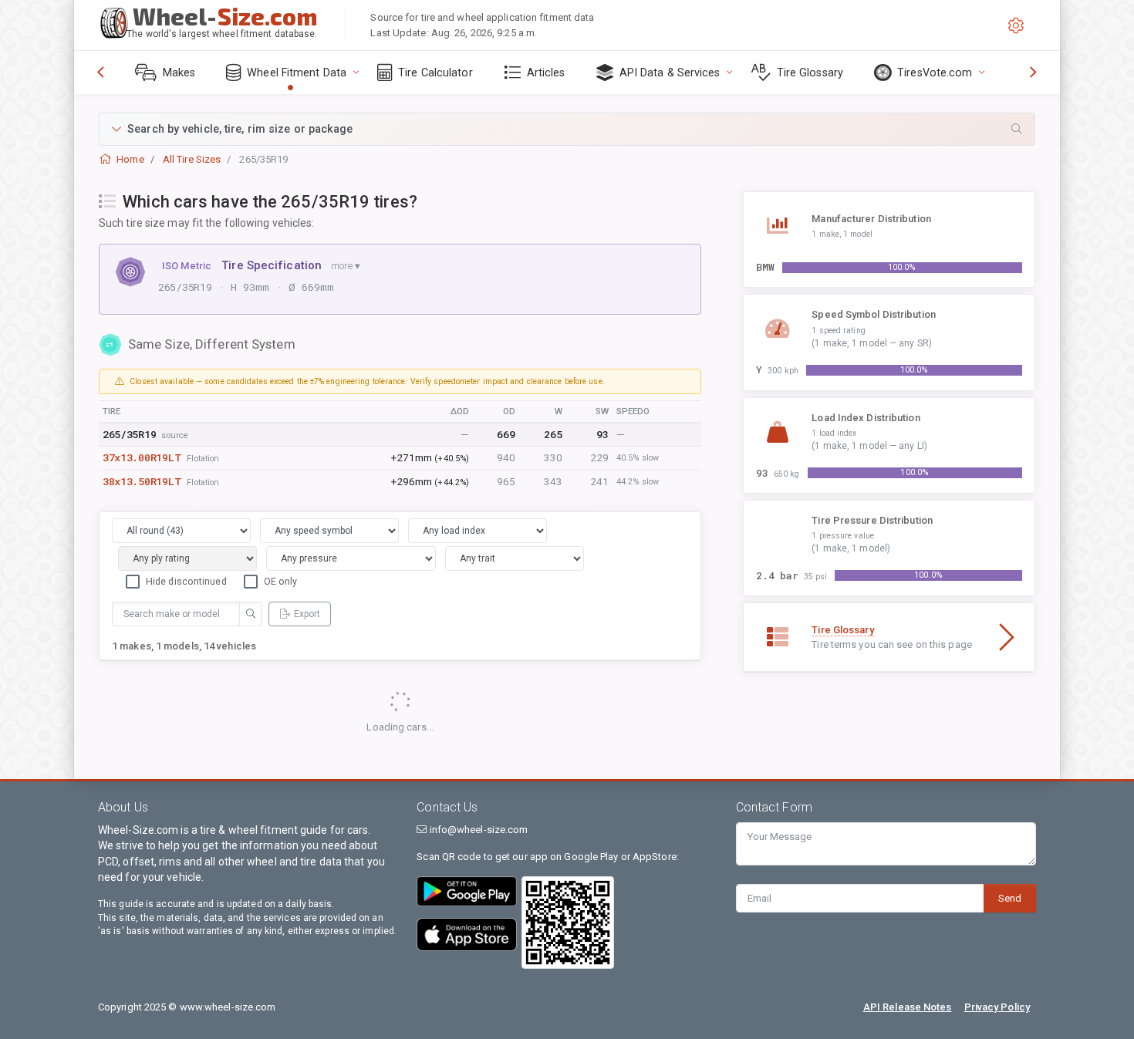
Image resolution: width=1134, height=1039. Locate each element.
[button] (567, 129)
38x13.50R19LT (142, 481)
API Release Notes (907, 1007)
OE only (281, 581)
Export (307, 614)
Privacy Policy (997, 1007)
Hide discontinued (186, 581)
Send (1009, 898)
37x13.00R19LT (142, 457)
